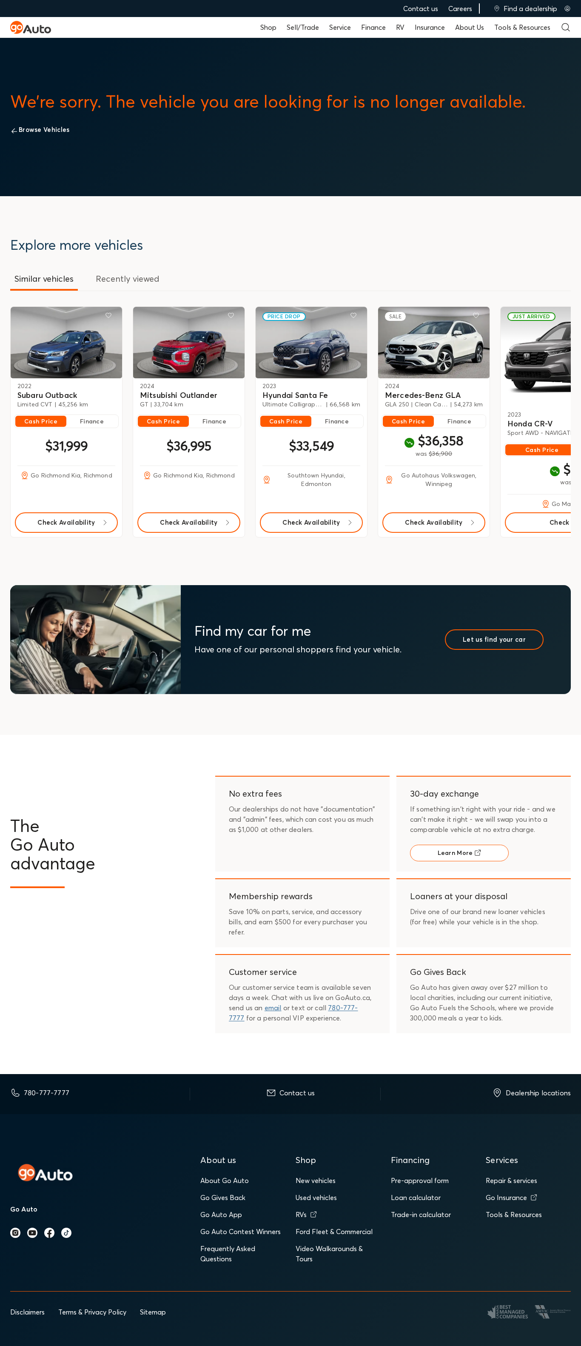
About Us (469, 27)
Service (340, 27)
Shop (268, 27)
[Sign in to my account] (567, 8)
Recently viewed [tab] (127, 278)
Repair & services (511, 1180)
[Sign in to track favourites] (110, 317)
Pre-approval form (420, 1180)
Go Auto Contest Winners (240, 1231)
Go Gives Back (222, 1197)
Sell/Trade (303, 27)
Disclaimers (27, 1312)
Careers (460, 8)
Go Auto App (221, 1214)
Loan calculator (416, 1197)
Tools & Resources (522, 27)
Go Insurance (506, 1197)
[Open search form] (566, 27)
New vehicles (316, 1180)
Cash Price (40, 421)
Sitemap (153, 1312)
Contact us (420, 8)
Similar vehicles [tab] (44, 278)
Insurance (430, 27)
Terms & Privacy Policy (92, 1312)
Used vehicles (316, 1197)
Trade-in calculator (421, 1214)
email (273, 1007)
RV (400, 27)
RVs (301, 1214)
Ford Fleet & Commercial (334, 1231)
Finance (373, 27)
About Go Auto (224, 1180)
